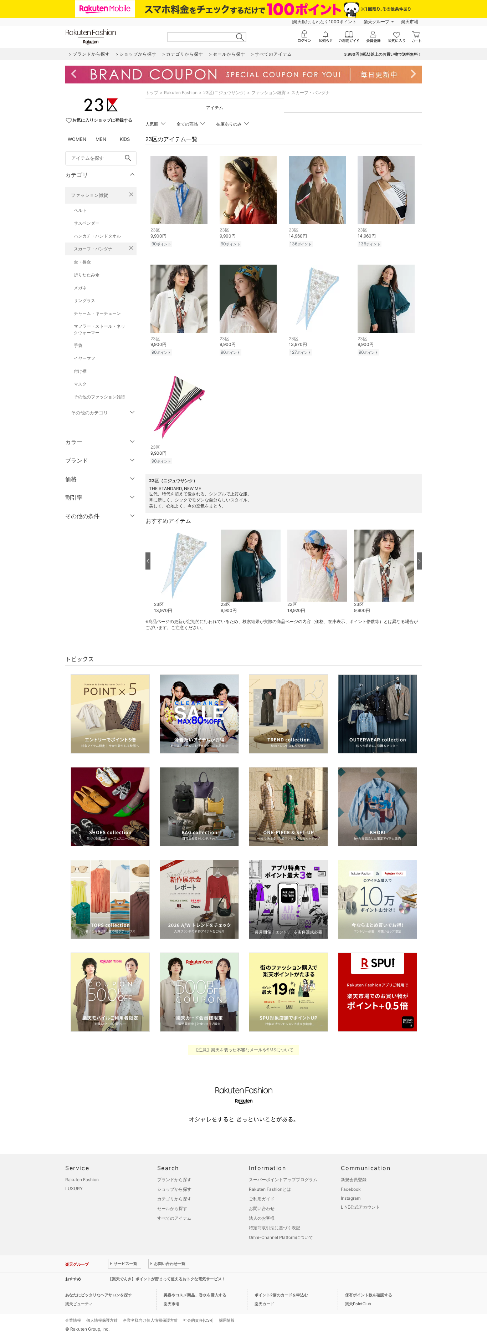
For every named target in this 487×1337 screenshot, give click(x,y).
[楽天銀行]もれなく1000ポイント (324, 21)
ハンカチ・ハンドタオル (97, 236)
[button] (183, 572)
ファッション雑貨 (89, 195)
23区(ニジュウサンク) (224, 92)
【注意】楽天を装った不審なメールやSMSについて (243, 1049)
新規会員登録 (353, 1179)
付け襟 (80, 371)
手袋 (78, 345)
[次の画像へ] (419, 561)
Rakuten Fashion (181, 92)
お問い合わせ (262, 1208)
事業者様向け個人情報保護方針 (150, 1320)
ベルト (80, 210)
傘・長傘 (82, 262)
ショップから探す (174, 1189)
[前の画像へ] (147, 561)
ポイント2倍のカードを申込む (281, 1294)
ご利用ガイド (262, 1198)
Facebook (351, 1189)
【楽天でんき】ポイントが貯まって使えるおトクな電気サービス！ (167, 1278)
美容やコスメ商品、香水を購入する (195, 1294)
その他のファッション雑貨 (99, 396)
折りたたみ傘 (86, 274)
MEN (101, 139)
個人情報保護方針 (102, 1320)
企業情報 (73, 1320)
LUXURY (74, 1188)
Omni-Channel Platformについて (281, 1237)
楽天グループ (376, 21)
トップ (151, 92)
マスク (80, 384)
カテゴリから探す (174, 1198)
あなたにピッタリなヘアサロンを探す (98, 1294)
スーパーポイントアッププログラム (283, 1179)
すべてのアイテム (174, 1218)
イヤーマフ (84, 358)
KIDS (125, 139)
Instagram (350, 1198)
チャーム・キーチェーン (97, 313)
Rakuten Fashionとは (270, 1189)
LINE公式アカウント (360, 1207)
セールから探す (172, 1208)
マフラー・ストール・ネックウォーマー (99, 329)
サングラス (84, 300)
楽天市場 (409, 21)
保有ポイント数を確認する (368, 1294)
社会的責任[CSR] (198, 1320)
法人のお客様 (262, 1218)
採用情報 (227, 1320)
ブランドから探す (174, 1179)
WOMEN (77, 139)
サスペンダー (86, 223)
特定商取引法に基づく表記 (274, 1227)
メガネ (80, 287)
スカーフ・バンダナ (93, 248)
